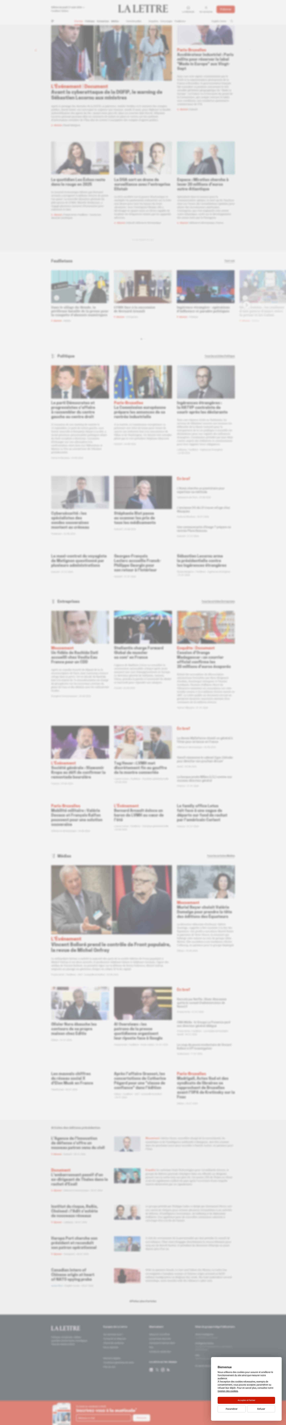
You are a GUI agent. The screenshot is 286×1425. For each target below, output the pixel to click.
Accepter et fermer (246, 1400)
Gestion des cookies (228, 1391)
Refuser (261, 1409)
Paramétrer (232, 1409)
